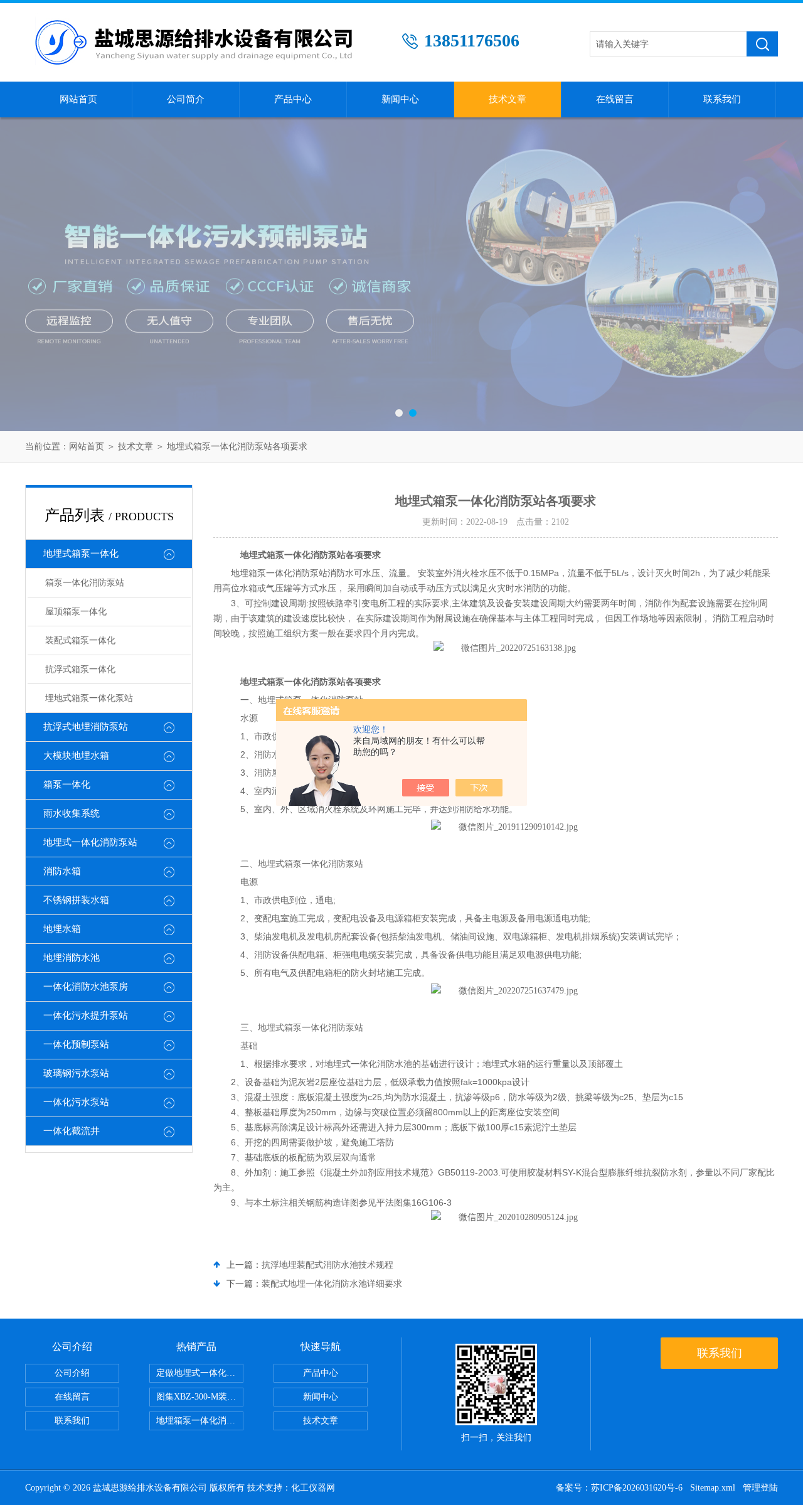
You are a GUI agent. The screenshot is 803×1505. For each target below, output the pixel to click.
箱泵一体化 (66, 784)
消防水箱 (62, 871)
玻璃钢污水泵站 (76, 1073)
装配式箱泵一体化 (80, 640)
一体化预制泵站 (76, 1044)
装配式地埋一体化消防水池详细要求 (332, 1283)
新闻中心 (400, 99)
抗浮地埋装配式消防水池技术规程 (327, 1265)
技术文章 (507, 99)
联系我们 (722, 99)
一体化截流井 (71, 1131)
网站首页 (78, 99)
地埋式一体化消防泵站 (90, 842)
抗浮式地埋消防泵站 (85, 727)
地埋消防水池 (71, 958)
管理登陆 (760, 1487)
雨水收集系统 (71, 813)
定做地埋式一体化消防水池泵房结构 (199, 1373)
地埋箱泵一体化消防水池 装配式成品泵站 (199, 1420)
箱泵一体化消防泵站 (84, 582)
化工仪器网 (313, 1487)
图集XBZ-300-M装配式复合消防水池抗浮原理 (199, 1396)
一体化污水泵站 (76, 1102)
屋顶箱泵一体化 (76, 611)
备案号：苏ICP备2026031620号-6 (619, 1487)
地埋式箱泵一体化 (81, 554)
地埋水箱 (62, 929)
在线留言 (615, 99)
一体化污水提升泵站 (85, 1015)
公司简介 (186, 99)
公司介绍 (72, 1373)
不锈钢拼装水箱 (76, 900)
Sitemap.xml (712, 1487)
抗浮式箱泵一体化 (80, 669)
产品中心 (293, 99)
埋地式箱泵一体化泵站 (89, 698)
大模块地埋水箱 (76, 756)
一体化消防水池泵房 (85, 987)
